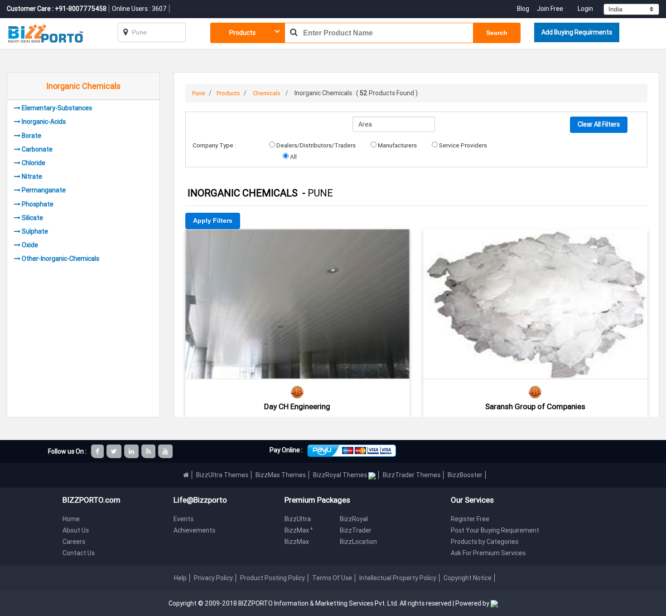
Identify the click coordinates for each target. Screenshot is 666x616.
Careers (74, 542)
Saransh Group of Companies (535, 406)
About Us (76, 530)
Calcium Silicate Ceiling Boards (297, 241)
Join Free (550, 9)
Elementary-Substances (57, 108)
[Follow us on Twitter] (114, 451)
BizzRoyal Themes (340, 475)
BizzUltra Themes (222, 475)
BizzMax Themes (281, 475)
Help (180, 578)
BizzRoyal (354, 519)
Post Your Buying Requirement (495, 530)
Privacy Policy (213, 578)
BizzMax (299, 530)
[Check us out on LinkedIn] (132, 451)
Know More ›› (297, 292)
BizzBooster (465, 475)
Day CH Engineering (297, 406)
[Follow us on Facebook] (98, 451)
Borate (31, 136)
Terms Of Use (332, 578)
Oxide (30, 245)
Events (183, 519)
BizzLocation (358, 542)
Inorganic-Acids (44, 121)
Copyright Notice (468, 578)
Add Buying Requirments (576, 32)
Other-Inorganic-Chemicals (60, 258)
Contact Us (79, 553)
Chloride (33, 163)
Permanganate (44, 190)
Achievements (194, 530)
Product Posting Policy (272, 578)
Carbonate (37, 149)
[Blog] (149, 451)
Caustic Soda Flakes (535, 241)
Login (585, 9)
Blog (524, 9)
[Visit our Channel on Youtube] (166, 451)
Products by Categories (484, 542)
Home (71, 519)
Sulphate (35, 231)
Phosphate (37, 204)
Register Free (470, 519)
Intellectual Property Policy (397, 578)
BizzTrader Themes (411, 475)
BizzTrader (356, 530)
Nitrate (32, 176)
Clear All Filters (599, 124)
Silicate (32, 218)
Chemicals (266, 93)
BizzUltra (298, 519)
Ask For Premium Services (488, 553)
